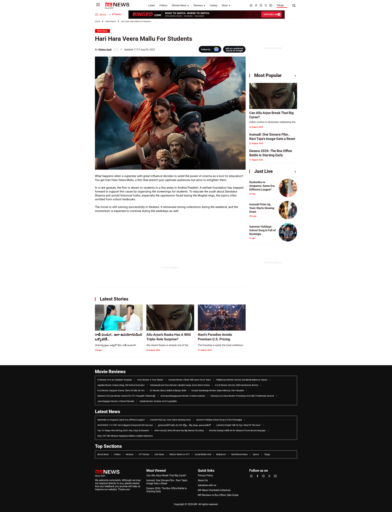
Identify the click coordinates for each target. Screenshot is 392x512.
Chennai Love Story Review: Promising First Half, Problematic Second (242, 396)
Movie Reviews (110, 371)
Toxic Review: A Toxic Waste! (150, 380)
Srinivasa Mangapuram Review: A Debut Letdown (182, 396)
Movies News (179, 5)
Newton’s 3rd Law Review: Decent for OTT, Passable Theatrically (126, 396)
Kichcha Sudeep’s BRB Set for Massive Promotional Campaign (237, 430)
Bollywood (221, 454)
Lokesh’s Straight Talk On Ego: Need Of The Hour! (238, 425)
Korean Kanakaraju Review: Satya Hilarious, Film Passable (217, 390)
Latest (151, 5)
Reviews (198, 5)
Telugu (280, 5)
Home (97, 21)
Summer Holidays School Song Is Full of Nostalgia (219, 420)
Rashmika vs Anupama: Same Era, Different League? (121, 420)
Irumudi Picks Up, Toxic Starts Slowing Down (170, 420)
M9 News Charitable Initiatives (214, 490)
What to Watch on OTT (179, 454)
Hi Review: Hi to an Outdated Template (114, 380)
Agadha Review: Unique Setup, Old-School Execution (121, 385)
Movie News (111, 21)
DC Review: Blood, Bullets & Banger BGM (168, 390)
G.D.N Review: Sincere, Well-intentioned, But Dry (236, 385)
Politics (163, 5)
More (225, 5)
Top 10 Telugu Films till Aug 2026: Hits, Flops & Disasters (123, 430)
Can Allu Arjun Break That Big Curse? (166, 475)
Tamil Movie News (239, 454)
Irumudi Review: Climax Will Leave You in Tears (189, 380)
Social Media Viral (203, 454)
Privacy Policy (205, 475)
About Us (203, 480)
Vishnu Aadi (104, 49)
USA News (159, 454)
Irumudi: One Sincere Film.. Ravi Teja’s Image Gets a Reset (166, 482)
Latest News (107, 411)
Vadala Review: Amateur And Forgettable (158, 401)
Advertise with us (207, 485)
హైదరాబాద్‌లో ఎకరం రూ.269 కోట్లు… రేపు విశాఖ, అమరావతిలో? (184, 425)
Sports (256, 454)
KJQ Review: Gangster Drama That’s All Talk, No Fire (121, 390)
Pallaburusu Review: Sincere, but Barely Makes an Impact (241, 380)
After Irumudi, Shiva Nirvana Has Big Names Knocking (179, 430)
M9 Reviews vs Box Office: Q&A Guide (218, 495)
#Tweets (116, 14)
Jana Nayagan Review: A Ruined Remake (115, 401)
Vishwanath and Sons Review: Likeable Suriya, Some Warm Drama (180, 385)
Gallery (213, 5)
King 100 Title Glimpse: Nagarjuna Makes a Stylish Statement (125, 436)
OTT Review (144, 454)
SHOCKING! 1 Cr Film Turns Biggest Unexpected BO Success (125, 425)
